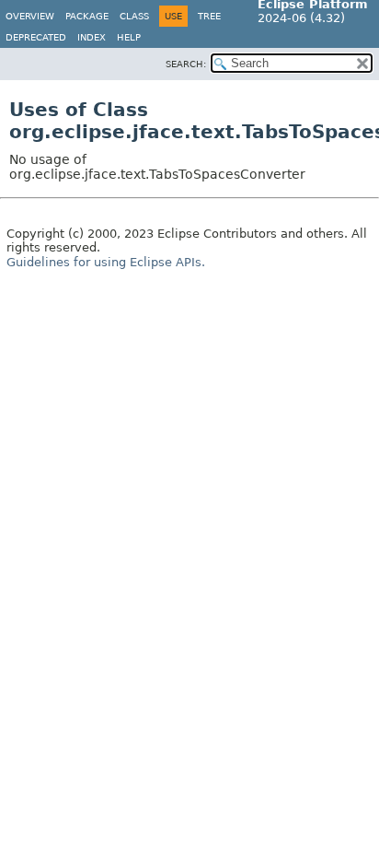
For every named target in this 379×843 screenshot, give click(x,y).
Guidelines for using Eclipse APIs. (105, 262)
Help (129, 37)
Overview (30, 16)
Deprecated (36, 37)
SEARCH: (186, 64)
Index (91, 37)
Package (87, 16)
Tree (209, 16)
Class (134, 16)
